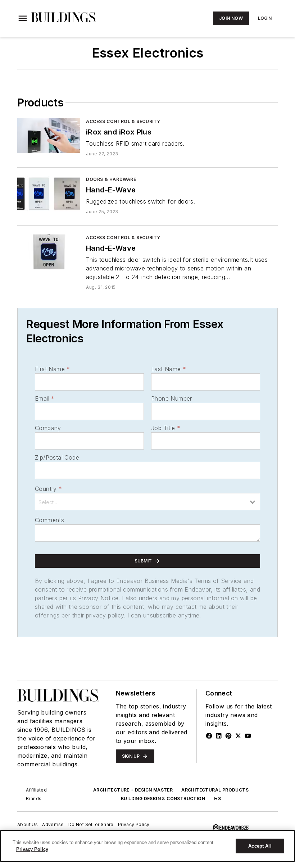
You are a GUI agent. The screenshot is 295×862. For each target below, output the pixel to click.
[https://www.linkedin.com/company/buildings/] (218, 735)
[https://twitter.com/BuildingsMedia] (238, 735)
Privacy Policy (134, 824)
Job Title (165, 428)
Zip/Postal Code (57, 457)
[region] (147, 846)
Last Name (168, 369)
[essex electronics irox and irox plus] (48, 135)
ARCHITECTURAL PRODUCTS (215, 790)
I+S (217, 798)
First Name (52, 369)
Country (48, 488)
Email (44, 398)
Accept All (259, 846)
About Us (27, 824)
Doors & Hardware (111, 179)
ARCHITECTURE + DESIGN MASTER (133, 790)
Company (48, 428)
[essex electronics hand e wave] (48, 193)
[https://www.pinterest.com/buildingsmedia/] (228, 735)
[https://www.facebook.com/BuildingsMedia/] (209, 735)
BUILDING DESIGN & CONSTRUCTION (163, 798)
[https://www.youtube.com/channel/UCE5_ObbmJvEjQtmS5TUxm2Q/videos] (247, 735)
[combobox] (147, 501)
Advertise (53, 824)
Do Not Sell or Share (91, 824)
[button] (22, 18)
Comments (49, 520)
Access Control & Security (123, 121)
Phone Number (171, 398)
